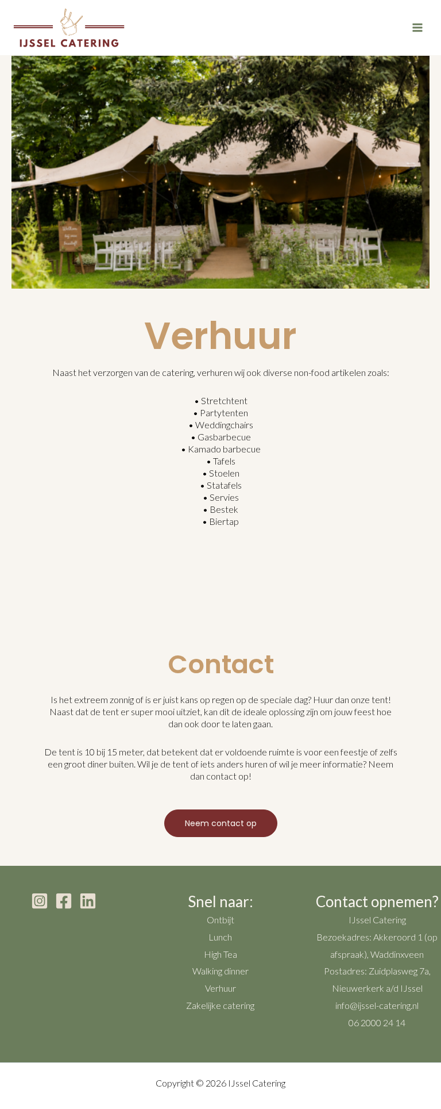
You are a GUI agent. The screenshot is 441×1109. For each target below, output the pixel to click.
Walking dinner (220, 970)
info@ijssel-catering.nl (377, 1005)
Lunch (220, 936)
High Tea (220, 954)
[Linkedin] (87, 901)
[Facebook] (63, 901)
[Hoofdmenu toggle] (417, 28)
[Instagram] (39, 901)
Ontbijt (220, 919)
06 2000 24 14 (377, 1022)
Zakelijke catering (220, 1005)
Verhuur (220, 988)
